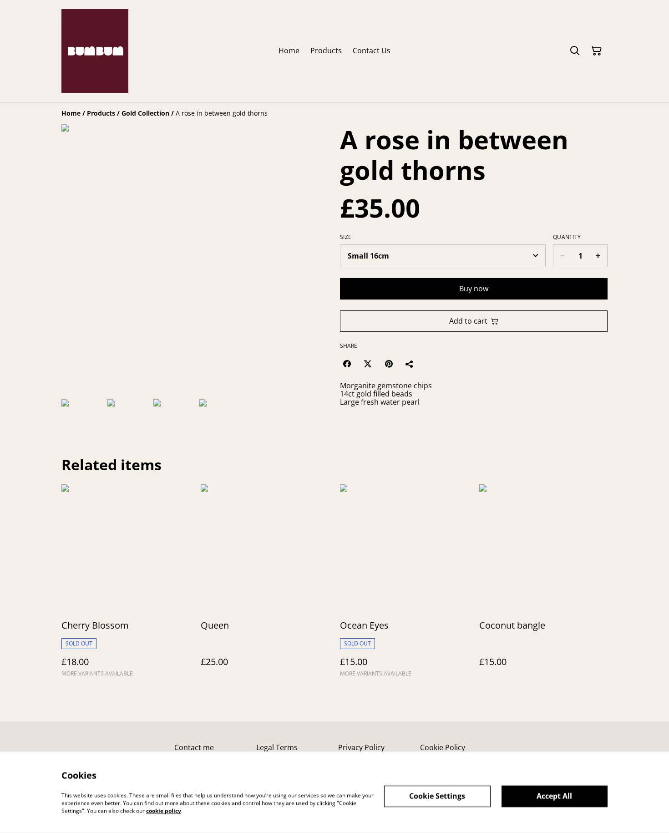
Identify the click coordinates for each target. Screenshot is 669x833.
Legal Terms (277, 747)
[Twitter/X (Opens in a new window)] (368, 364)
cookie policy (163, 810)
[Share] (409, 364)
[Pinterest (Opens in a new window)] (388, 364)
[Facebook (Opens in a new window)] (347, 364)
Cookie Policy (442, 747)
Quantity (567, 237)
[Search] (575, 51)
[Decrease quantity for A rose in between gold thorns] (562, 255)
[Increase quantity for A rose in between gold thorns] (598, 255)
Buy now (473, 289)
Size (345, 237)
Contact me (194, 747)
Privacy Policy (361, 747)
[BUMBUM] (94, 51)
